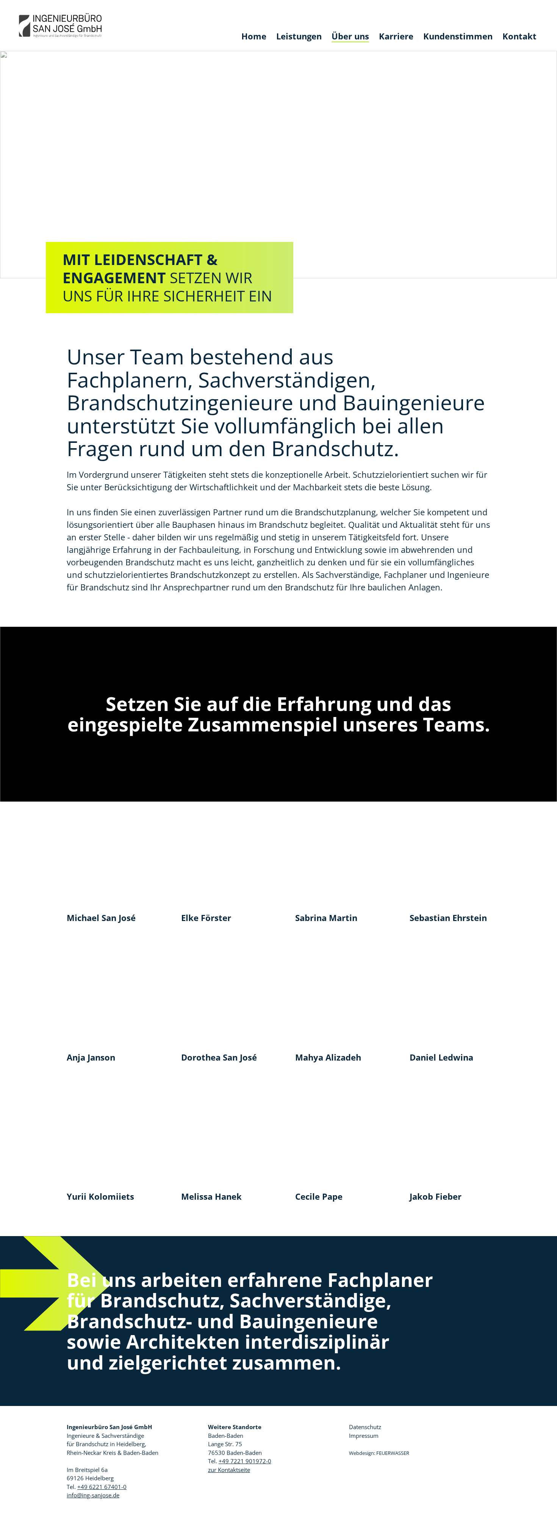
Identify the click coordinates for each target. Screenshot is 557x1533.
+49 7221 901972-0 (245, 1461)
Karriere (396, 36)
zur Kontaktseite (229, 1469)
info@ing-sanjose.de (93, 1495)
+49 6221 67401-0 (102, 1487)
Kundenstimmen (458, 36)
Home (253, 36)
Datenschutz (365, 1427)
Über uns (350, 36)
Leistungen (299, 36)
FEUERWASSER (392, 1453)
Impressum (364, 1435)
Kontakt (519, 36)
